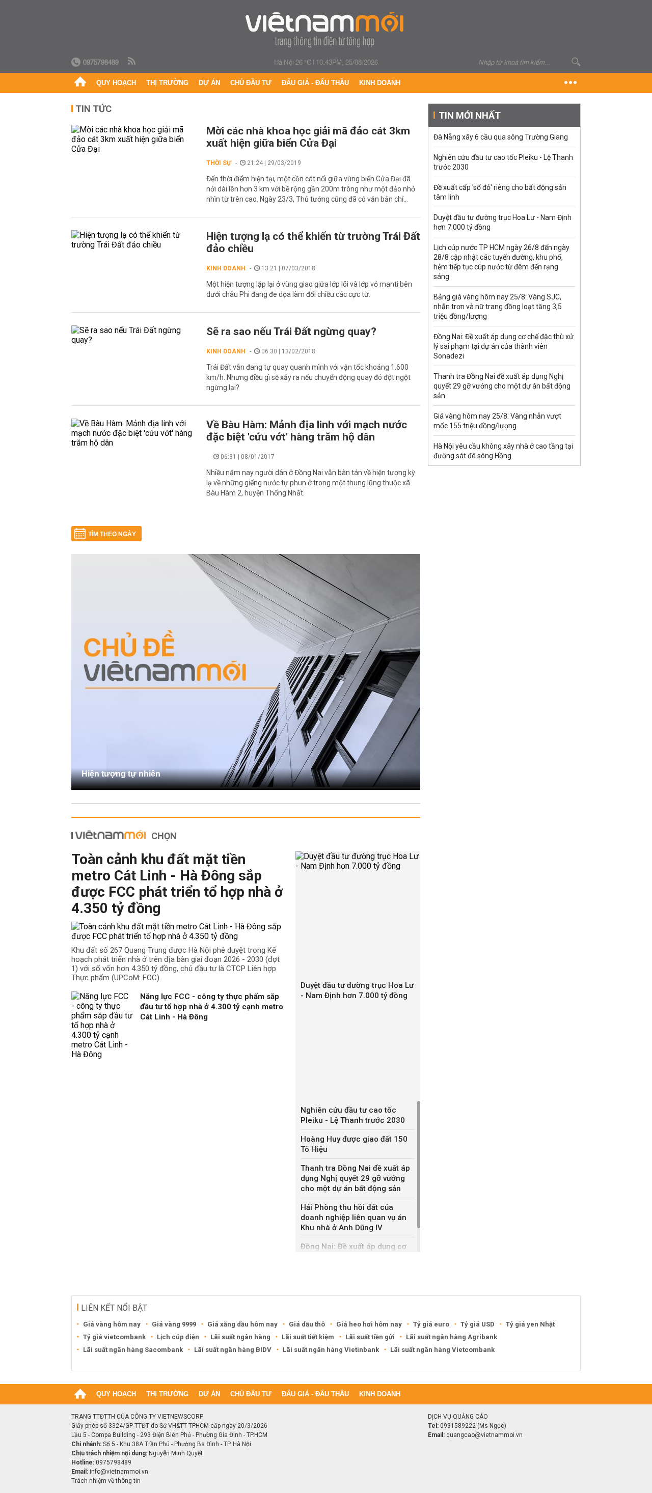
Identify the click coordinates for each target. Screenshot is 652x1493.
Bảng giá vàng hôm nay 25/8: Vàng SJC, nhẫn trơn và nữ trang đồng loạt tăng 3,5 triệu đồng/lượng (497, 306)
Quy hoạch (116, 83)
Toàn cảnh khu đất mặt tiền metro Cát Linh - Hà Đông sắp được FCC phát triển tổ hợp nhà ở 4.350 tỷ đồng (177, 884)
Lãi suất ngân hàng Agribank (451, 1337)
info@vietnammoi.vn (119, 1471)
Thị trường (167, 83)
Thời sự (218, 163)
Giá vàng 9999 (174, 1324)
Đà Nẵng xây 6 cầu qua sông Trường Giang (500, 137)
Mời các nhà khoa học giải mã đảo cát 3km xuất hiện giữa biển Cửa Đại (308, 137)
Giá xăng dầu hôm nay (242, 1324)
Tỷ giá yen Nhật (530, 1324)
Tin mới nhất (470, 115)
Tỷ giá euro (431, 1324)
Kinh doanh (379, 83)
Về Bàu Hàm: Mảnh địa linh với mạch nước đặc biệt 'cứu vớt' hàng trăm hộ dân (306, 431)
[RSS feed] (132, 61)
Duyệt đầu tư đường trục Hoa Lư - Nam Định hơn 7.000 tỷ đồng (357, 990)
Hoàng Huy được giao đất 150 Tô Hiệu (354, 1144)
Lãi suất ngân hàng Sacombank (133, 1349)
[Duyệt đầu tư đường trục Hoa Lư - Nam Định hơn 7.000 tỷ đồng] (357, 861)
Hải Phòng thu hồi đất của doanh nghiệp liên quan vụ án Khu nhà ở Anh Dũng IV (353, 1217)
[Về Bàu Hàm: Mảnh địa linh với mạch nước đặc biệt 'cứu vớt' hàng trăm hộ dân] (133, 433)
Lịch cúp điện (178, 1337)
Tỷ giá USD (477, 1324)
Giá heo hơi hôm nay (369, 1324)
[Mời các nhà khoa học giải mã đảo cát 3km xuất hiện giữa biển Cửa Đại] (133, 139)
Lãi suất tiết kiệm (308, 1337)
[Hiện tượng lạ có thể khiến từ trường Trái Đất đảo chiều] (133, 240)
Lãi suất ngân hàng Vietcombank (442, 1349)
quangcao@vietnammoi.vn (484, 1435)
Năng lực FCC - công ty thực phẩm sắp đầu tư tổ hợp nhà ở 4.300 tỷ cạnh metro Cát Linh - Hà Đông (211, 1006)
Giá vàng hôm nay (112, 1324)
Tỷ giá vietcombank (114, 1337)
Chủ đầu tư (250, 83)
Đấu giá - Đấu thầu (315, 83)
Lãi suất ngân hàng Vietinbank (331, 1349)
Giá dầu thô (307, 1324)
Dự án (209, 83)
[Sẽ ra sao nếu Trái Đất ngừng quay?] (133, 335)
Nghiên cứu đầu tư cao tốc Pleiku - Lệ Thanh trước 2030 (353, 1115)
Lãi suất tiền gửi (370, 1337)
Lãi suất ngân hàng (240, 1337)
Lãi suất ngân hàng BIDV (232, 1349)
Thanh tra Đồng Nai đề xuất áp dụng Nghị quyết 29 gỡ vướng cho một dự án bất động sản (355, 1178)
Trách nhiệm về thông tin (106, 1480)
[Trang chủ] (80, 83)
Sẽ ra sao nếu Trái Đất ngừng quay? (291, 331)
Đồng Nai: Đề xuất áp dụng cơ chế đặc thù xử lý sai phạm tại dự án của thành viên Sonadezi (503, 346)
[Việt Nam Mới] (326, 29)
